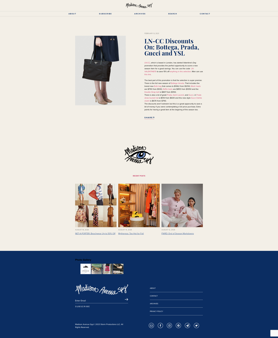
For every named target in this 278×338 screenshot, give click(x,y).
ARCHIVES (140, 13)
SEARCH (172, 13)
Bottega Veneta (177, 83)
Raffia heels (168, 89)
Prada (169, 95)
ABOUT (72, 13)
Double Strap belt (151, 92)
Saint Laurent (178, 95)
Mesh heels (196, 86)
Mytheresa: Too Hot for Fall (131, 233)
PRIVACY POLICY (156, 311)
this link (147, 74)
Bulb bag (157, 86)
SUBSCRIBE (105, 13)
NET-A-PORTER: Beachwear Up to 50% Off (95, 233)
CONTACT (205, 13)
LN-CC (147, 62)
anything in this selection (180, 71)
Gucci (191, 95)
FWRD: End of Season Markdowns (177, 233)
